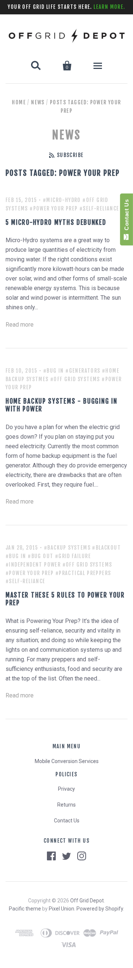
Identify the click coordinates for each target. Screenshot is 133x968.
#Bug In (53, 371)
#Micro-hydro (62, 200)
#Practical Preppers (83, 573)
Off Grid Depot (87, 900)
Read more (20, 324)
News (38, 102)
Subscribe (70, 155)
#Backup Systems (67, 547)
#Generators (82, 371)
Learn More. (109, 7)
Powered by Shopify (99, 909)
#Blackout (106, 547)
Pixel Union (61, 909)
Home (19, 102)
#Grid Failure (73, 556)
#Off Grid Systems (75, 379)
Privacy (66, 789)
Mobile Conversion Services (67, 761)
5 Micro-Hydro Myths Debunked (56, 222)
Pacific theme (25, 909)
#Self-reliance (99, 208)
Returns (66, 805)
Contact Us (66, 821)
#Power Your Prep (54, 208)
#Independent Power (33, 564)
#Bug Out (40, 556)
